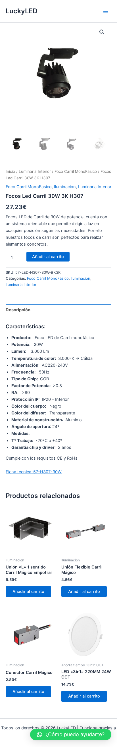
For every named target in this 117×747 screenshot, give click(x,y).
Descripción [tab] (18, 309)
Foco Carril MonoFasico (76, 171)
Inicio (10, 171)
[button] (102, 32)
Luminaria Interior (35, 171)
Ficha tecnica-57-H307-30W (34, 471)
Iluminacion (65, 186)
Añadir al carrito (48, 256)
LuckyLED (21, 11)
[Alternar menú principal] (105, 11)
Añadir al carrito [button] (28, 591)
